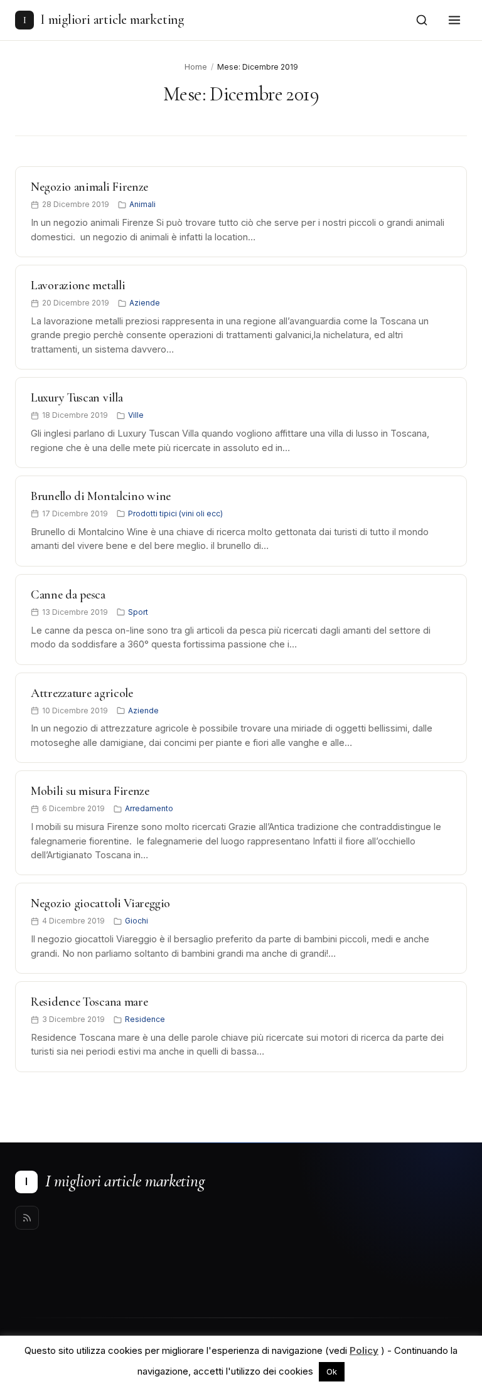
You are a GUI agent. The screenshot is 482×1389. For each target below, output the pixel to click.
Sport (138, 612)
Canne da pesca (68, 594)
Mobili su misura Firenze (90, 791)
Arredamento (149, 808)
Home (196, 67)
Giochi (136, 920)
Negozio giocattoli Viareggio (100, 903)
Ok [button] (331, 1371)
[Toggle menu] (454, 20)
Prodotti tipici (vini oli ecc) (175, 513)
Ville (136, 415)
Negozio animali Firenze (89, 186)
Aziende (144, 302)
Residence (145, 1019)
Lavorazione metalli (78, 285)
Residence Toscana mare (89, 1001)
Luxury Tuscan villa (76, 397)
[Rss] (27, 1218)
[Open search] (421, 20)
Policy (364, 1350)
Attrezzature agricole (82, 693)
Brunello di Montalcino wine (101, 496)
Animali (142, 204)
